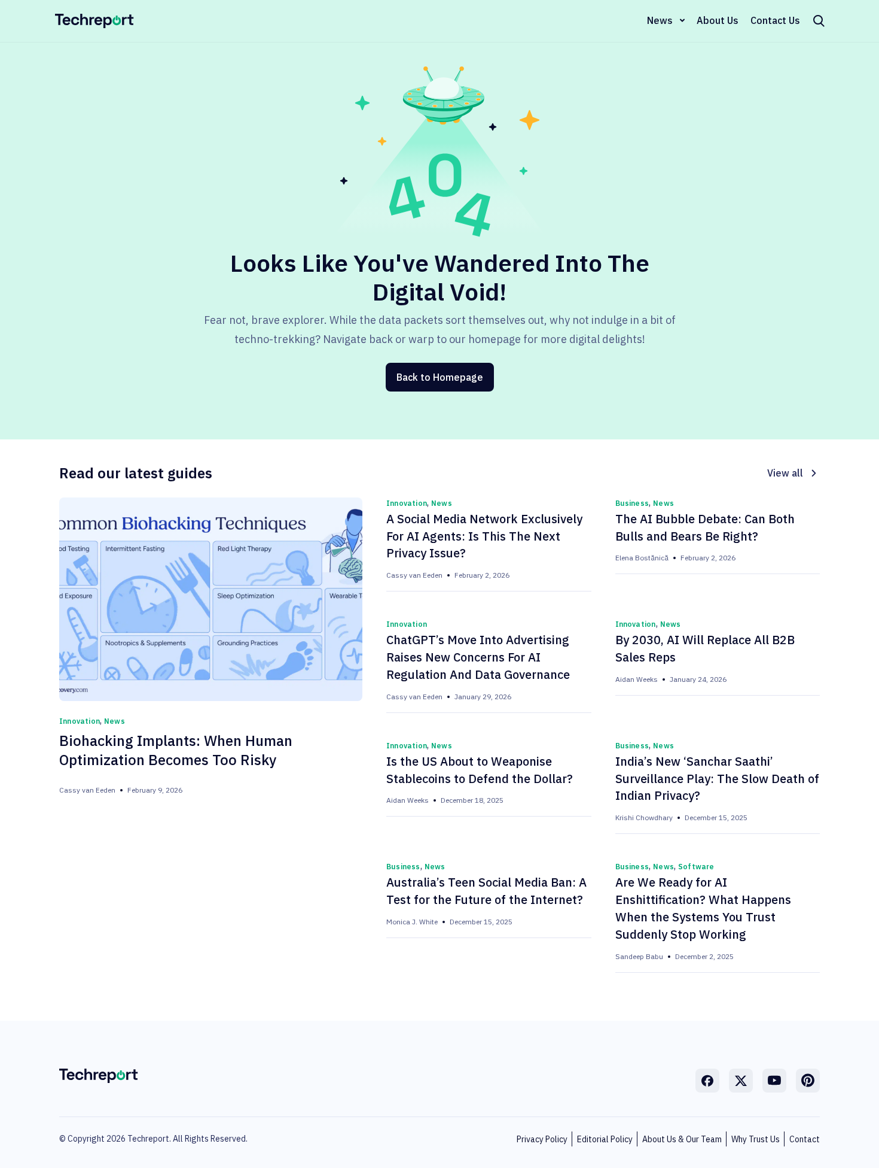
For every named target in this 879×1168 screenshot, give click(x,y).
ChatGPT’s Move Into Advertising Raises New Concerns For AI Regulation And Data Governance (478, 657)
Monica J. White (412, 921)
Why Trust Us (755, 1139)
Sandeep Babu (639, 956)
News (660, 20)
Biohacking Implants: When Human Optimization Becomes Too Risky (175, 750)
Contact (804, 1139)
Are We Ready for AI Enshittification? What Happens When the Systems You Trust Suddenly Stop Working (703, 908)
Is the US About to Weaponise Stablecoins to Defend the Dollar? (479, 770)
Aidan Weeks (636, 679)
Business (632, 503)
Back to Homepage (439, 377)
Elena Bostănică (642, 557)
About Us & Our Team (682, 1139)
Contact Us (775, 20)
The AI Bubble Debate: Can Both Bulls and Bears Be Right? (705, 527)
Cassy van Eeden (87, 789)
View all (785, 473)
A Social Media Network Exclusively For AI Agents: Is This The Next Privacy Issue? (484, 536)
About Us (717, 20)
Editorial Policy (605, 1139)
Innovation (79, 721)
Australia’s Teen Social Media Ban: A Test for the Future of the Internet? (486, 891)
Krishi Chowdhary (644, 817)
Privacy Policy (542, 1139)
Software (696, 866)
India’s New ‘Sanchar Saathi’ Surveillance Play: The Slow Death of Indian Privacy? (717, 778)
